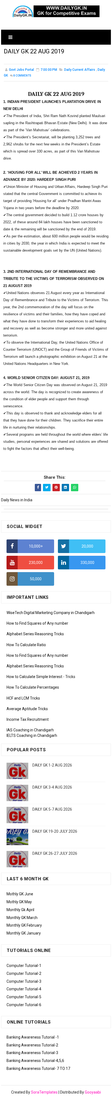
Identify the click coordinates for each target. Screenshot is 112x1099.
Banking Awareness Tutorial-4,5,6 (35, 1060)
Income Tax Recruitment (28, 719)
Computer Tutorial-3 (24, 981)
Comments (22, 75)
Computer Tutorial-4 (24, 989)
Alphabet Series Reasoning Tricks (35, 634)
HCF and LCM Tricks (23, 698)
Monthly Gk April (20, 910)
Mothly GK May (19, 902)
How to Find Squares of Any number (37, 623)
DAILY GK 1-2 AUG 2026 (52, 765)
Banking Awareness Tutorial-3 (32, 1053)
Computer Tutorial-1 (24, 965)
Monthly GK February (24, 925)
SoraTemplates (44, 1092)
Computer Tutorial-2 (24, 973)
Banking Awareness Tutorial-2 (32, 1045)
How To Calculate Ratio (26, 645)
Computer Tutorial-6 (24, 1005)
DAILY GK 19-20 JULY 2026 (54, 831)
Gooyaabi (93, 1092)
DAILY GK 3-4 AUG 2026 (52, 787)
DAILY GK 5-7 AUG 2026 (52, 809)
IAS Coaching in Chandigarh (30, 730)
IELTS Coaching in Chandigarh (32, 735)
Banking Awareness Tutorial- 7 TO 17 (38, 1068)
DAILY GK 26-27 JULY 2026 (54, 853)
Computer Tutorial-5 (24, 997)
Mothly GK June (20, 894)
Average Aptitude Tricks (27, 709)
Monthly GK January (24, 933)
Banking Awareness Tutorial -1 (33, 1037)
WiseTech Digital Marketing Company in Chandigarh (51, 612)
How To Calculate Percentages (33, 687)
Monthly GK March (22, 917)
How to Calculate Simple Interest (34, 676)
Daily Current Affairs (79, 70)
